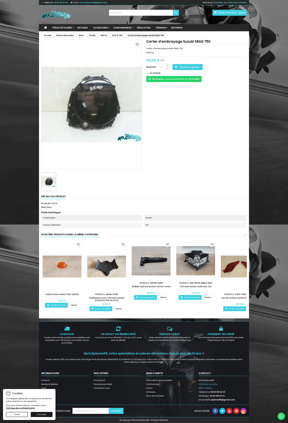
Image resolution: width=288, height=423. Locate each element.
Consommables (122, 27)
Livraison (45, 380)
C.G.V (43, 388)
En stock (45, 203)
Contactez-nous (102, 388)
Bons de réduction (155, 395)
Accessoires (100, 27)
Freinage (161, 27)
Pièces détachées (62, 27)
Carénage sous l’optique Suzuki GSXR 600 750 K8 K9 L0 (106, 299)
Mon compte (154, 373)
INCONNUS (177, 27)
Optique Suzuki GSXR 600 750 (196, 286)
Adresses (151, 392)
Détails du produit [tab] (53, 196)
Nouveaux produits (103, 384)
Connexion (218, 2)
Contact (205, 373)
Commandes (152, 384)
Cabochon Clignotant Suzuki (62, 294)
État (43, 207)
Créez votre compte (236, 2)
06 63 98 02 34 (61, 2)
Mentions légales (49, 384)
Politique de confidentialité (20, 408)
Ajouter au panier (187, 67)
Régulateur (143, 27)
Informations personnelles (159, 380)
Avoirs (149, 388)
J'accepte (42, 414)
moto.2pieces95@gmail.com (93, 2)
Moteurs (82, 27)
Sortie (17, 414)
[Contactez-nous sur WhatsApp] (281, 416)
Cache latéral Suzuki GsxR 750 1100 (240, 298)
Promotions (99, 380)
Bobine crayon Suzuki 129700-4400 (151, 286)
